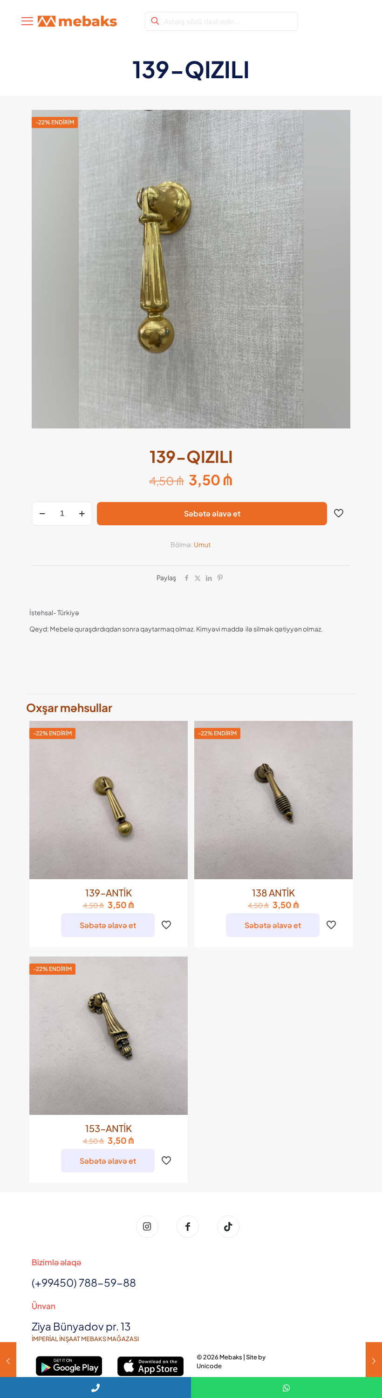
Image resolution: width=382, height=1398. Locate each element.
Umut (202, 544)
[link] (69, 1366)
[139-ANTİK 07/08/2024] (8, 1360)
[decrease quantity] (42, 513)
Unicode (209, 1366)
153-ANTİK (108, 1128)
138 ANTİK (273, 892)
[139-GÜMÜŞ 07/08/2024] (374, 1360)
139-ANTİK (108, 892)
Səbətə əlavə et (212, 513)
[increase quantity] (82, 513)
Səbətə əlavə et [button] (108, 925)
